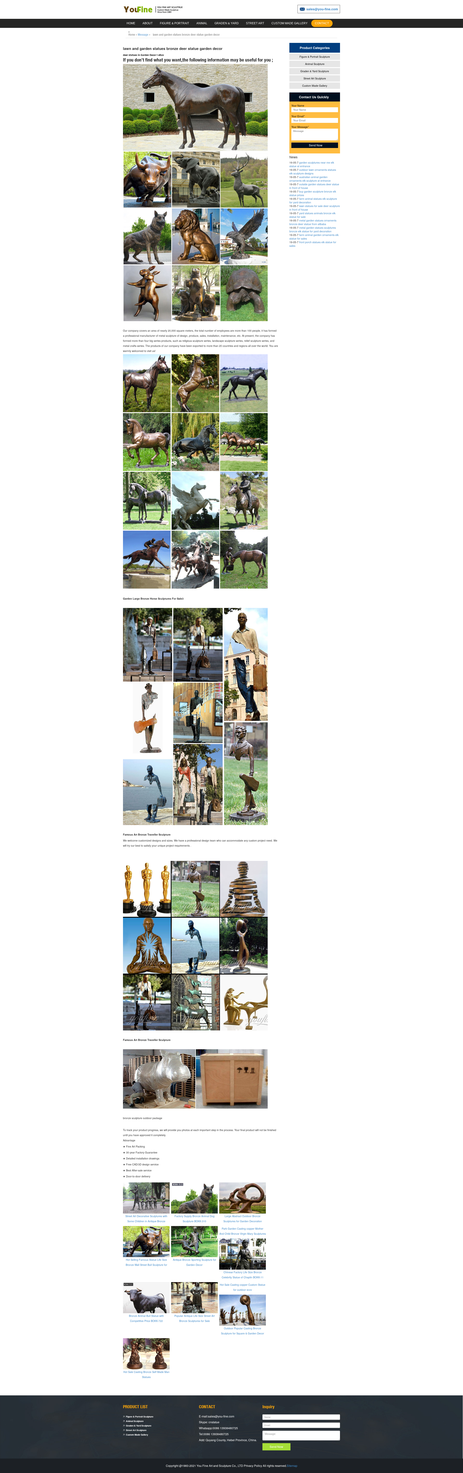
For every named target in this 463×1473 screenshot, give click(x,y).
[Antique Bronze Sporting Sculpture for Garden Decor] (194, 1241)
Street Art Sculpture (314, 78)
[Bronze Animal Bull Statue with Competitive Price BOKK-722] (146, 1297)
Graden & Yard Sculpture (314, 71)
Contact (322, 23)
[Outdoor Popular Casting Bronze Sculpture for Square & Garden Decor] (242, 1310)
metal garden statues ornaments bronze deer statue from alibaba (312, 222)
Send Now (276, 1447)
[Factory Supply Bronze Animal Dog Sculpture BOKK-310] (194, 1197)
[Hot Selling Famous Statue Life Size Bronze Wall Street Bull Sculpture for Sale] (146, 1241)
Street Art (255, 23)
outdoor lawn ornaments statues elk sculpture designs (312, 171)
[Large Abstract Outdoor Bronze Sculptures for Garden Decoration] (242, 1197)
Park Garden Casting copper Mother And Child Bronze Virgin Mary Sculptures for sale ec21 (242, 1233)
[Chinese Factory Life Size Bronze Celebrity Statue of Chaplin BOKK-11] (242, 1254)
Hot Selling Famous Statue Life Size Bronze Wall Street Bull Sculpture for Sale (146, 1265)
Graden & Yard (226, 23)
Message (143, 34)
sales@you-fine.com (322, 9)
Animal (201, 23)
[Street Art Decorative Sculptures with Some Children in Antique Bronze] (146, 1197)
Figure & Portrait (174, 23)
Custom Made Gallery (289, 23)
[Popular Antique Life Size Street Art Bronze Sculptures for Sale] (194, 1297)
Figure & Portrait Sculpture (315, 56)
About (148, 23)
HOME (131, 23)
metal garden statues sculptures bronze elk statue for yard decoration (312, 229)
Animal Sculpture (314, 64)
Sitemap (292, 1466)
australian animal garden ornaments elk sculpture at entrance (310, 178)
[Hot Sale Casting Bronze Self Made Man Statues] (146, 1353)
